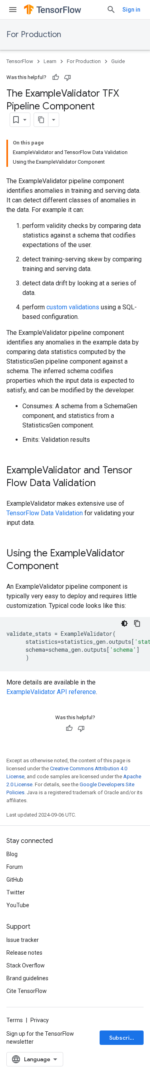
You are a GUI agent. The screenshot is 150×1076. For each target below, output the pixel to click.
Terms (14, 1020)
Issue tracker (22, 940)
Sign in (131, 9)
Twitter (15, 892)
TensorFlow (19, 61)
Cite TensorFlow (26, 991)
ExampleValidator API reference (51, 692)
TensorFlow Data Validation (44, 513)
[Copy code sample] (137, 623)
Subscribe (123, 1037)
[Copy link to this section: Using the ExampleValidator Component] (67, 567)
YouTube (17, 905)
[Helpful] (56, 77)
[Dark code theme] (124, 623)
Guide (118, 61)
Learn (50, 61)
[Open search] (111, 9)
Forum (14, 867)
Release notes (24, 952)
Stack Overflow (25, 965)
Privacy (39, 1020)
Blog (12, 854)
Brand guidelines (27, 978)
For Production (33, 35)
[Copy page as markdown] (41, 120)
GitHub (14, 879)
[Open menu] (13, 9)
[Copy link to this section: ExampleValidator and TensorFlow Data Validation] (104, 484)
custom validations (72, 307)
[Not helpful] (68, 77)
